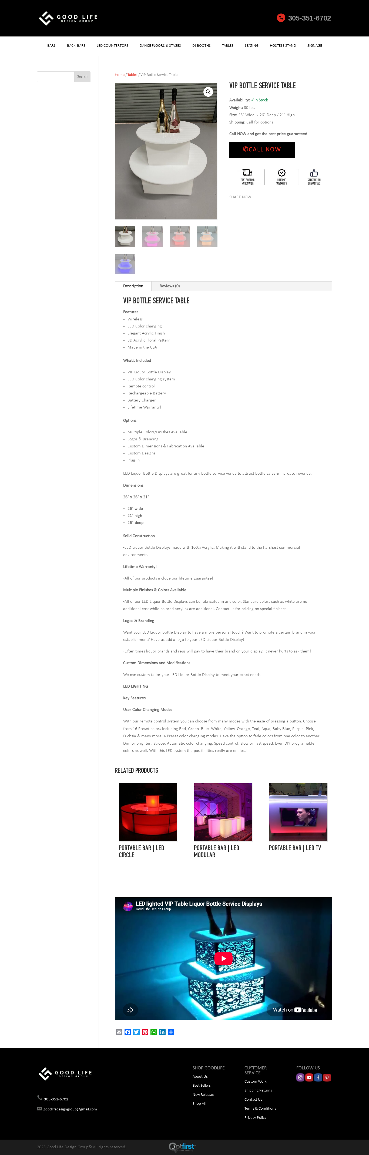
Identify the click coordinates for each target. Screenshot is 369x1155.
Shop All (199, 1104)
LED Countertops (112, 46)
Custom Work (255, 1082)
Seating (252, 46)
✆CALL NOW (262, 149)
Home (120, 75)
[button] (208, 92)
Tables (227, 46)
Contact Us (253, 1100)
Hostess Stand (283, 46)
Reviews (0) (170, 286)
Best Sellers (202, 1086)
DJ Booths (201, 46)
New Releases (203, 1095)
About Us (200, 1077)
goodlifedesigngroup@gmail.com (70, 1109)
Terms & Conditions (260, 1109)
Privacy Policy (255, 1118)
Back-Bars (76, 46)
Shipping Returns (258, 1091)
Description (133, 286)
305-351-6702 (309, 18)
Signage (314, 46)
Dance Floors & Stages (160, 46)
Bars (51, 46)
